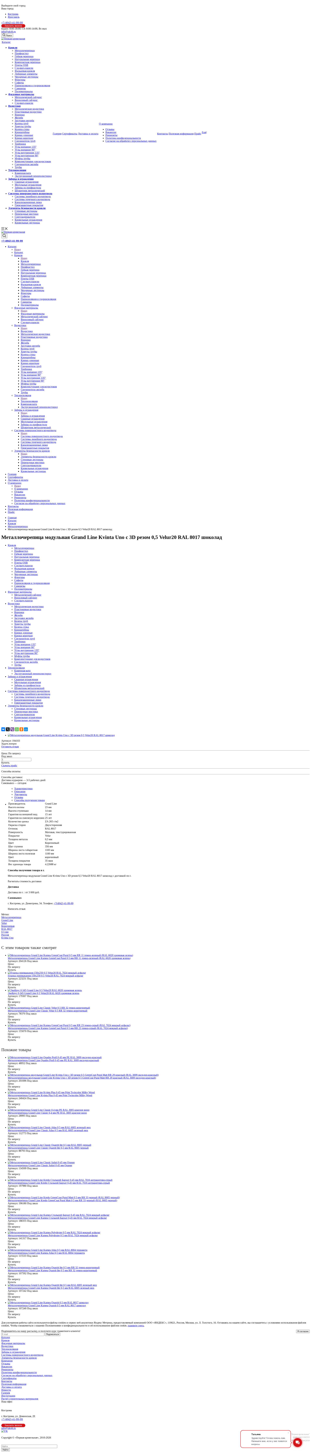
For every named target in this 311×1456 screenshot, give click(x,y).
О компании (106, 123)
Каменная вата (23, 173)
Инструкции (8, 1395)
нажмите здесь (136, 1325)
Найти (5, 1450)
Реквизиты (111, 135)
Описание (19, 791)
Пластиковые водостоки (28, 111)
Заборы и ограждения (21, 179)
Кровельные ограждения (28, 219)
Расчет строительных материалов (19, 1398)
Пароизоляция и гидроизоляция (32, 85)
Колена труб (21, 123)
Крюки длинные (24, 135)
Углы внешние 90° (25, 149)
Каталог (6, 42)
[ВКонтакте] (3, 729)
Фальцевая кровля (25, 71)
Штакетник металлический (30, 190)
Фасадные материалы (21, 94)
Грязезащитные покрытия (29, 205)
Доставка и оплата (88, 133)
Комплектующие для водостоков (33, 161)
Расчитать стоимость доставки (24, 881)
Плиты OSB (21, 65)
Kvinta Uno (7, 937)
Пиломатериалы (24, 91)
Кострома (13, 14)
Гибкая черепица (24, 56)
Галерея (57, 133)
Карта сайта (7, 1440)
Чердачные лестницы (26, 76)
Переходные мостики (26, 214)
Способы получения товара (29, 800)
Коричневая (7, 926)
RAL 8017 (6, 929)
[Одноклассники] (21, 729)
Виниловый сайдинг (26, 100)
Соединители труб (25, 141)
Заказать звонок (13, 25)
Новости (6, 1390)
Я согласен (302, 1331)
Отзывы (109, 129)
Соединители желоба (26, 164)
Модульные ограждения (28, 184)
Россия (5, 934)
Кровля (12, 47)
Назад (17, 249)
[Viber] (12, 729)
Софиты (19, 82)
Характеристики (23, 788)
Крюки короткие (24, 138)
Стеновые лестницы (26, 211)
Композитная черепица (27, 62)
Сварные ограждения (26, 181)
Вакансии (110, 132)
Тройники (20, 144)
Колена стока (22, 129)
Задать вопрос (9, 743)
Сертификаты (69, 133)
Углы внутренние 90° (26, 155)
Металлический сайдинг (28, 97)
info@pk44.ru (8, 31)
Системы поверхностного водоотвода (30, 193)
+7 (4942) (12, 22)
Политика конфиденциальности (123, 138)
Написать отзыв (16, 908)
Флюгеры (20, 79)
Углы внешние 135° (25, 146)
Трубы (18, 167)
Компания (6, 1360)
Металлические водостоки (29, 108)
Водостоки (14, 106)
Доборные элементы (26, 73)
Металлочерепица (25, 50)
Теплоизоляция (17, 170)
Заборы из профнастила (28, 187)
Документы (20, 794)
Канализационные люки (28, 202)
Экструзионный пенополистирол (33, 176)
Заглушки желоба (24, 120)
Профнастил (22, 53)
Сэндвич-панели (24, 68)
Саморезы (20, 88)
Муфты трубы (22, 158)
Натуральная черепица (27, 59)
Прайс (197, 133)
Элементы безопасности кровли (27, 208)
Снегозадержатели (25, 216)
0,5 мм (4, 932)
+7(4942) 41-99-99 (63, 903)
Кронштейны (22, 132)
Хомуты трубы (23, 126)
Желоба (19, 117)
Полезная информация (181, 133)
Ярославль (13, 17)
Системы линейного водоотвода (33, 196)
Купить (5, 762)
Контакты (162, 133)
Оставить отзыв (10, 746)
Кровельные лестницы (27, 222)
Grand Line (7, 920)
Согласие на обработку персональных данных (130, 141)
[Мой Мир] (26, 729)
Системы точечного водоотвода (32, 199)
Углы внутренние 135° (27, 152)
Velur (4, 923)
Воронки (20, 114)
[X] (8, 729)
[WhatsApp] (17, 729)
